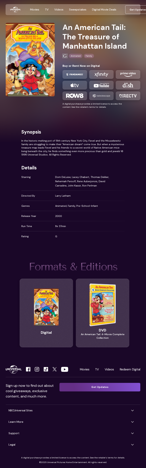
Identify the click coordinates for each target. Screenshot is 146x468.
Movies (84, 369)
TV (97, 369)
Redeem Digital (130, 369)
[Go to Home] (15, 10)
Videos (109, 369)
